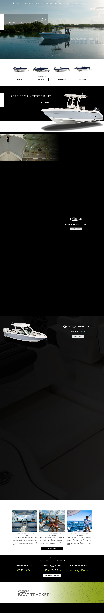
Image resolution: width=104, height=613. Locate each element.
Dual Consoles (59, 3)
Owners (67, 3)
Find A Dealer (84, 3)
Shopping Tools (75, 3)
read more (52, 543)
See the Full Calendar (52, 575)
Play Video (77, 228)
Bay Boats (49, 3)
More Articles (52, 548)
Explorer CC (40, 3)
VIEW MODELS (20, 79)
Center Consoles (29, 3)
